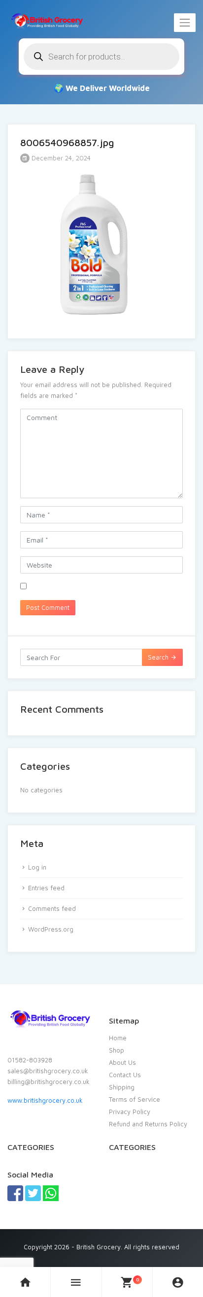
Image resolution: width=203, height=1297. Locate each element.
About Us (122, 1062)
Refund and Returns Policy (148, 1124)
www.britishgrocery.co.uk (45, 1100)
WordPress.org (50, 929)
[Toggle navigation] (185, 22)
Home (118, 1038)
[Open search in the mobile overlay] (101, 56)
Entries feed (46, 888)
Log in (37, 867)
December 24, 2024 (60, 158)
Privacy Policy (129, 1112)
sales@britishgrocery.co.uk (47, 1071)
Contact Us (125, 1075)
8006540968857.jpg (67, 142)
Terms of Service (134, 1099)
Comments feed (52, 908)
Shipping (122, 1087)
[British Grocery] (46, 20)
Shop (116, 1050)
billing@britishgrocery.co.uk (48, 1082)
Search (159, 657)
